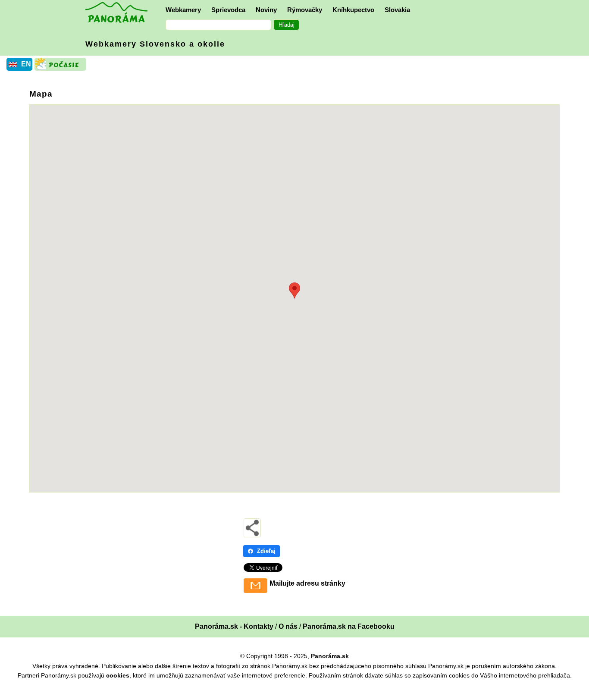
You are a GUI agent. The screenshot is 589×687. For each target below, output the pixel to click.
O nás (288, 626)
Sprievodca (228, 9)
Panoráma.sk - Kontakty (234, 626)
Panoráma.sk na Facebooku (349, 626)
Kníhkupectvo (353, 9)
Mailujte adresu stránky (307, 583)
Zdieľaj (266, 551)
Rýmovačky (304, 9)
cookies (117, 675)
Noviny (266, 9)
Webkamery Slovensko (155, 44)
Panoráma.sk (330, 655)
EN (26, 64)
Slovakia (397, 9)
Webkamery (183, 9)
